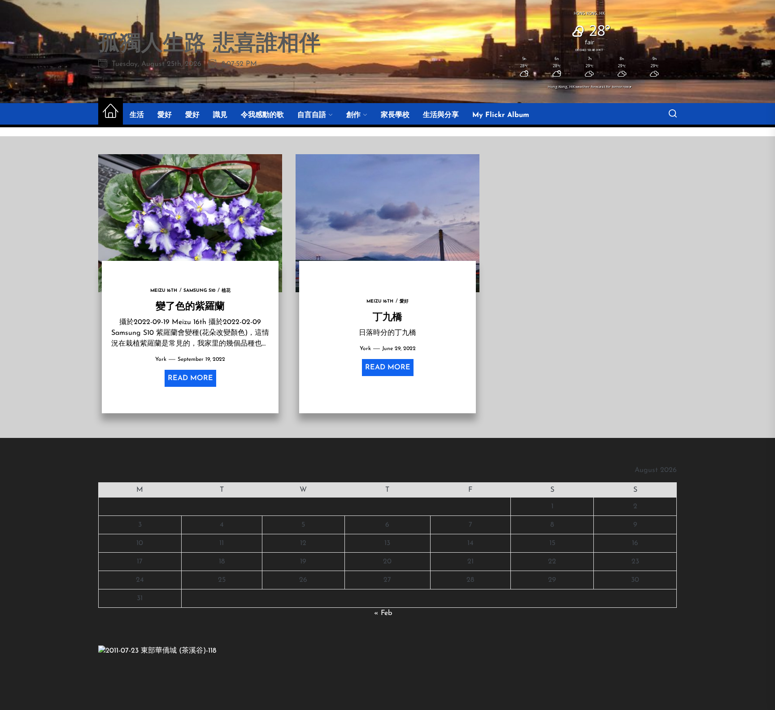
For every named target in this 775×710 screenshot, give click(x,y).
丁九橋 (387, 316)
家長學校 (395, 115)
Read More (190, 378)
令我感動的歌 (262, 115)
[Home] (110, 112)
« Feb (383, 613)
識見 (220, 115)
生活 (137, 115)
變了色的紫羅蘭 (190, 305)
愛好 (164, 115)
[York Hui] (157, 650)
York (160, 359)
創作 (353, 115)
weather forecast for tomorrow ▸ (589, 86)
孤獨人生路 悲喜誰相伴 (209, 44)
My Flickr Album (500, 115)
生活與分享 (441, 115)
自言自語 (311, 115)
